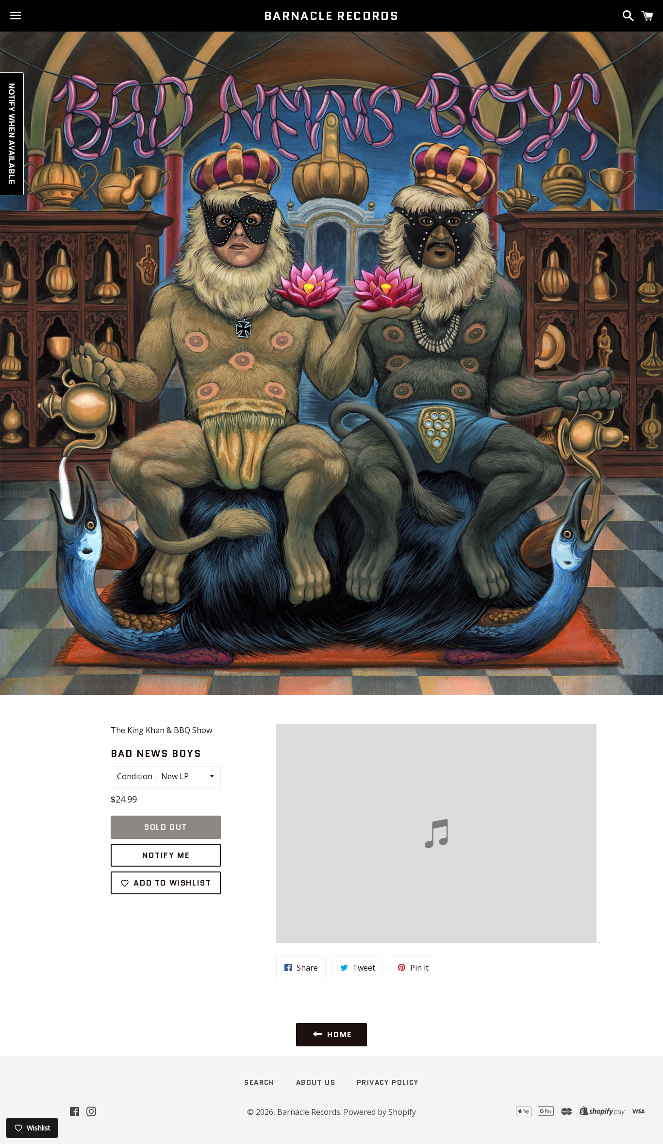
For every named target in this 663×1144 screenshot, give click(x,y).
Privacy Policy (388, 1082)
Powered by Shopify (380, 1112)
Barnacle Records (331, 16)
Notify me (165, 855)
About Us (315, 1082)
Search (259, 1082)
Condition (134, 776)
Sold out (165, 827)
